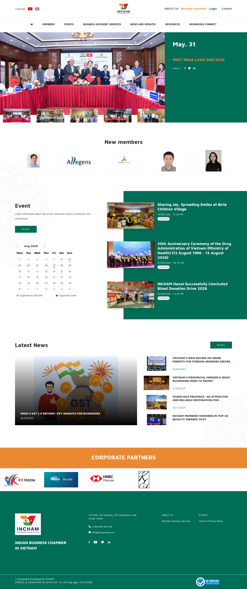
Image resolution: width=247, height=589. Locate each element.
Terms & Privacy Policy (211, 521)
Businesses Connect (202, 24)
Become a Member (194, 8)
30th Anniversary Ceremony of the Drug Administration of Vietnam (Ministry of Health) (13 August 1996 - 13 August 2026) (194, 250)
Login (213, 8)
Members (48, 24)
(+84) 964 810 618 (102, 526)
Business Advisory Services (102, 24)
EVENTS (69, 24)
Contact (227, 8)
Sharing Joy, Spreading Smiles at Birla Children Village (192, 206)
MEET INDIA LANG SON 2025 (199, 59)
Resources (172, 24)
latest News (31, 345)
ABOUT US (171, 8)
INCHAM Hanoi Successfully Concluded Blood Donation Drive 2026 (192, 286)
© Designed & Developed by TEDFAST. (35, 579)
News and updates (143, 24)
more (26, 229)
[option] (82, 73)
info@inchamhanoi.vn (103, 532)
